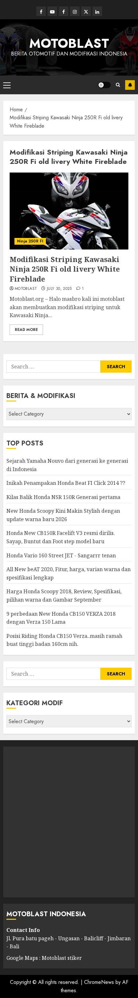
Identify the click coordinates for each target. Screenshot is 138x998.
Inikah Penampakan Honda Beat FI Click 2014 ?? (65, 482)
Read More (26, 330)
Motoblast (26, 289)
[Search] (118, 85)
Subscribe (130, 85)
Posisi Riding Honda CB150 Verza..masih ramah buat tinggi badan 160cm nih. (64, 640)
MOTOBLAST (69, 43)
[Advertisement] (69, 822)
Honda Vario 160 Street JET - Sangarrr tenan (61, 555)
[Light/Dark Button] (104, 85)
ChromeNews (99, 982)
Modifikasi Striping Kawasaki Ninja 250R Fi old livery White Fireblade (65, 269)
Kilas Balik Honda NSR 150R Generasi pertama (63, 497)
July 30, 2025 (59, 289)
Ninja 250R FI (30, 241)
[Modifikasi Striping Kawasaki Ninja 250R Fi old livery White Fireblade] (69, 211)
